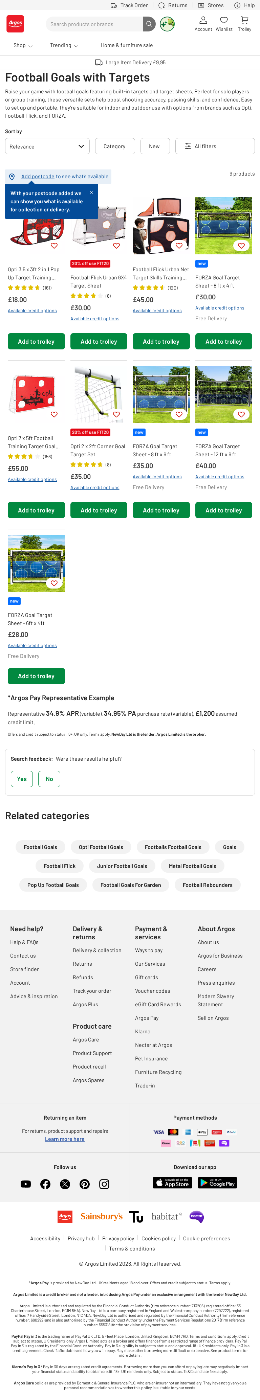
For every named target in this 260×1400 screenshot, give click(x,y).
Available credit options (32, 310)
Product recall (89, 1066)
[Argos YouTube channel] (26, 1184)
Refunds (83, 977)
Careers (207, 969)
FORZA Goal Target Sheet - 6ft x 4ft (30, 619)
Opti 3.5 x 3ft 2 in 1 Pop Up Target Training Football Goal (34, 273)
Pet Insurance (151, 1058)
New (154, 146)
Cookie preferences (206, 1238)
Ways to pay (148, 950)
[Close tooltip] (91, 191)
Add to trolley (36, 341)
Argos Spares (89, 1080)
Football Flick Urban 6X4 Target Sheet (98, 281)
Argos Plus (85, 1004)
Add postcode (38, 176)
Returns (82, 963)
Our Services (150, 963)
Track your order (92, 990)
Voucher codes (152, 990)
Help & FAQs (24, 942)
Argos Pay (146, 1017)
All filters (205, 146)
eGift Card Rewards (158, 1004)
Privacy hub (81, 1238)
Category (114, 146)
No (49, 778)
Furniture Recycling (158, 1072)
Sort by (13, 131)
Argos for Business (220, 955)
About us (208, 942)
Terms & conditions (132, 1248)
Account (20, 982)
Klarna (142, 1031)
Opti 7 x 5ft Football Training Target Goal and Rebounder (32, 442)
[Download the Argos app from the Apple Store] (172, 1181)
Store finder (24, 969)
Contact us (23, 955)
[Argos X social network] (65, 1184)
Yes (22, 778)
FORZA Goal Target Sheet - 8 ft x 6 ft (155, 450)
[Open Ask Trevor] (167, 24)
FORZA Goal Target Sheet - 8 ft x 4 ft (217, 281)
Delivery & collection (97, 950)
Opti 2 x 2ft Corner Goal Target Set (97, 450)
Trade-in (145, 1085)
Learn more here (65, 1138)
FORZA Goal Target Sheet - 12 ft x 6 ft (217, 450)
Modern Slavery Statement (216, 1000)
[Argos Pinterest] (85, 1184)
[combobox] (94, 24)
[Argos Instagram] (104, 1184)
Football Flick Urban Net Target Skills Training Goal (161, 273)
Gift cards (146, 977)
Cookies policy (159, 1238)
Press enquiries (216, 982)
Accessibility (45, 1238)
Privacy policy (118, 1238)
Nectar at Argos (153, 1044)
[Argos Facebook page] (45, 1184)
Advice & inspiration (34, 996)
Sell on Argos (213, 1017)
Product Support (92, 1053)
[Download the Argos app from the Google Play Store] (217, 1181)
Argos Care (86, 1039)
